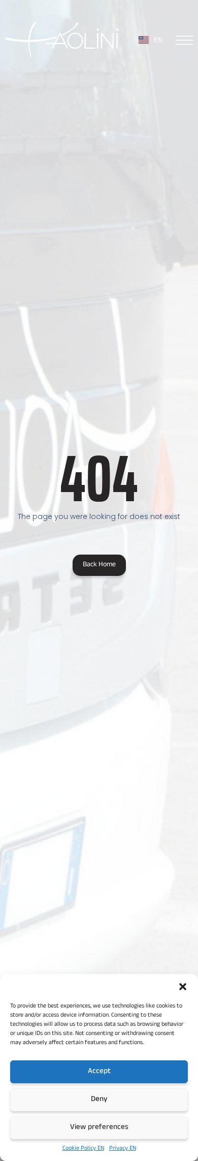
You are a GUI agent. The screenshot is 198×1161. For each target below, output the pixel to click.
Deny (99, 1099)
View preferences (99, 1127)
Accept (99, 1071)
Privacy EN (122, 1148)
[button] (183, 987)
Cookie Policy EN (83, 1148)
